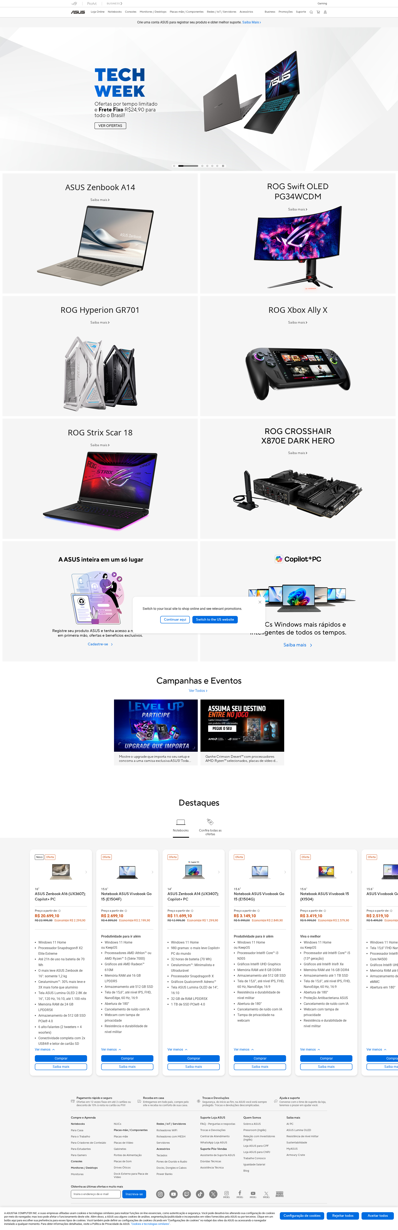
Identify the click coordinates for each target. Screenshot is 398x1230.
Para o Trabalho (80, 1136)
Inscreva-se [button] (134, 1194)
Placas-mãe (121, 1136)
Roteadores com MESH (171, 1136)
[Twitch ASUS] (187, 1194)
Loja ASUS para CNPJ (256, 1152)
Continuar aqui (175, 619)
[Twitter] (213, 1194)
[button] (322, 3)
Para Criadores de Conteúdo (88, 1142)
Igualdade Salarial (254, 1164)
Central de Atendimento (215, 1136)
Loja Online (97, 11)
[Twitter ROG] (266, 1194)
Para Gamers (79, 1155)
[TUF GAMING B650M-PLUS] (100, 356)
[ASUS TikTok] (200, 1194)
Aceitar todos (378, 1216)
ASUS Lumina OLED (298, 1130)
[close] (260, 602)
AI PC (290, 1124)
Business (270, 11)
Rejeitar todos (342, 1216)
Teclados (162, 1155)
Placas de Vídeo (123, 1142)
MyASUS (292, 1148)
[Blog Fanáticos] (279, 1194)
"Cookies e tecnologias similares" (150, 1223)
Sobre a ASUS (252, 1124)
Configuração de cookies (302, 1216)
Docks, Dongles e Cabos (172, 1168)
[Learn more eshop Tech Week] (199, 170)
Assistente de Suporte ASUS (217, 1155)
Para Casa (77, 1130)
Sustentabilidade (296, 1142)
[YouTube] (173, 1194)
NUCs (117, 1124)
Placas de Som (123, 1161)
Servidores (163, 1142)
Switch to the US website (215, 619)
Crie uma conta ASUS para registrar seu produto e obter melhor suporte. (198, 22)
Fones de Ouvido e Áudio (172, 1161)
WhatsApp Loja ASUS (213, 1142)
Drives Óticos (122, 1167)
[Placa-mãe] (298, 479)
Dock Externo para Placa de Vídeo (131, 1175)
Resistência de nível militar (302, 1136)
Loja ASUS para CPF (256, 1146)
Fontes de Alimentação (128, 1155)
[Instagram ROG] (226, 1194)
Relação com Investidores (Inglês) (259, 1138)
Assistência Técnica (212, 1167)
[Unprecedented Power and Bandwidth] (298, 356)
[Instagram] (160, 1194)
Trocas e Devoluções (213, 1130)
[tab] (174, 166)
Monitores (77, 1174)
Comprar (61, 1058)
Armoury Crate (295, 1155)
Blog (246, 1170)
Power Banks (164, 1174)
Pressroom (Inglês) (254, 1130)
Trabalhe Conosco (254, 1158)
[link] (78, 12)
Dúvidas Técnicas (210, 1161)
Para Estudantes (81, 1149)
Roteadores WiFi (167, 1130)
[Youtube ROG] (253, 1194)
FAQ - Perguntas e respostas (217, 1124)
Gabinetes (120, 1149)
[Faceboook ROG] (240, 1194)
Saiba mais (61, 1067)
